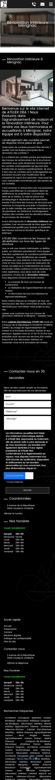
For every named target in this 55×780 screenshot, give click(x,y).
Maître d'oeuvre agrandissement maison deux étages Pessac (28, 734)
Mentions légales (12, 635)
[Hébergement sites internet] (27, 762)
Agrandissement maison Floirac (23, 738)
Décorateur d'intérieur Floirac (22, 744)
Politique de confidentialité (17, 638)
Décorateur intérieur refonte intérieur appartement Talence (28, 725)
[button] (51, 4)
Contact (8, 632)
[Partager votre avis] (27, 769)
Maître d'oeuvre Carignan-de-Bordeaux (28, 740)
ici (35, 468)
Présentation (10, 629)
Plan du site (10, 641)
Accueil (7, 626)
